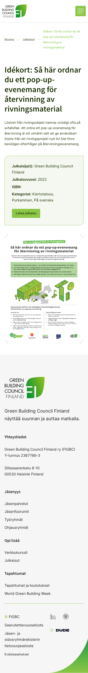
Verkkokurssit (16, 552)
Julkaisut (12, 560)
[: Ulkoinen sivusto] (59, 631)
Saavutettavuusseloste (24, 625)
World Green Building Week (28, 593)
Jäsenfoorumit (17, 511)
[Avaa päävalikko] (80, 11)
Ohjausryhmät (16, 527)
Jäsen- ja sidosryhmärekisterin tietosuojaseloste (22, 639)
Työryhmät (14, 519)
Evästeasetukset (17, 654)
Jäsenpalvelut (16, 503)
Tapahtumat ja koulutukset (27, 585)
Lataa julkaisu (26, 213)
